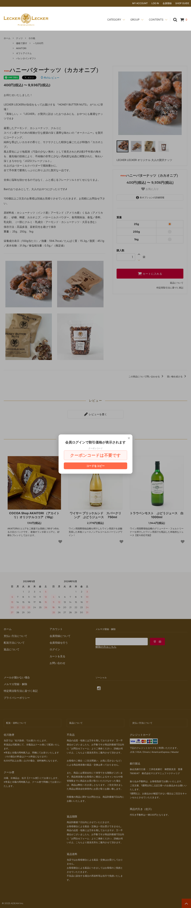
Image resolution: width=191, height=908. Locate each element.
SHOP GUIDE (182, 3)
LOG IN (155, 3)
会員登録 (167, 3)
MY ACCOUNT (140, 3)
